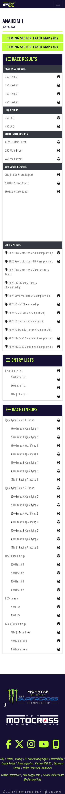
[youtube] (43, 746)
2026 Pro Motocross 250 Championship (30, 253)
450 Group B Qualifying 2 (24, 530)
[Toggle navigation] (58, 4)
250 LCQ (9, 118)
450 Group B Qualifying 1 (24, 462)
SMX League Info (31, 775)
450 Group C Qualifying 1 (24, 471)
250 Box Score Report (17, 183)
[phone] (56, 746)
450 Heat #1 (12, 94)
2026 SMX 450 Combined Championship (30, 338)
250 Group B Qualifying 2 (24, 505)
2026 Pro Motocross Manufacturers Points (27, 272)
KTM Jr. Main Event (15, 142)
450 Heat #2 (12, 102)
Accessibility (57, 759)
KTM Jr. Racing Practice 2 (24, 547)
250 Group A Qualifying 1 (24, 446)
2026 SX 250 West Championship (26, 313)
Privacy (18, 759)
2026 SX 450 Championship (23, 304)
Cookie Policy (8, 763)
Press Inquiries (25, 763)
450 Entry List (18, 386)
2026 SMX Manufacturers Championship (21, 285)
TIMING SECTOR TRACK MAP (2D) (32, 38)
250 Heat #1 (12, 77)
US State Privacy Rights (36, 759)
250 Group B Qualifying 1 (24, 437)
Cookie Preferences (10, 775)
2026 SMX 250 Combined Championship (30, 347)
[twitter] (19, 746)
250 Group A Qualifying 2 (24, 513)
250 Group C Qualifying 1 (24, 429)
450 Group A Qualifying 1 (24, 454)
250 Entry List (18, 377)
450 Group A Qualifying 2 (24, 522)
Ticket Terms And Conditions (37, 768)
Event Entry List (13, 371)
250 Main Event (13, 150)
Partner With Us (43, 763)
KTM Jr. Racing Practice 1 (24, 479)
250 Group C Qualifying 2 (24, 496)
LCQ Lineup (11, 598)
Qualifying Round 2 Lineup (19, 488)
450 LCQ (9, 126)
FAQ (2, 759)
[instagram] (31, 746)
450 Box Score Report (17, 192)
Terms (10, 759)
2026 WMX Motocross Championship (29, 296)
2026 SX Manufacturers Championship (29, 330)
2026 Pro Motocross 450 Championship (30, 261)
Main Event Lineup (15, 624)
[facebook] (8, 746)
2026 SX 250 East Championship (26, 321)
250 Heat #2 (12, 85)
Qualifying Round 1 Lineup (19, 420)
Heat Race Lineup (15, 556)
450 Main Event (13, 159)
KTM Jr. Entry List (20, 394)
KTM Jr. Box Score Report (19, 175)
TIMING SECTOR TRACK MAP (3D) (32, 46)
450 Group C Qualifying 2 (24, 539)
